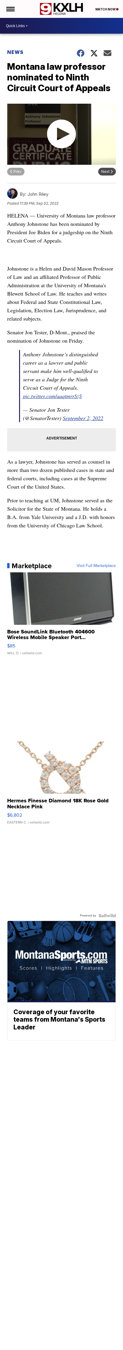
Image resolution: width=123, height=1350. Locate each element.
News (15, 52)
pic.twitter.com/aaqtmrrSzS (52, 396)
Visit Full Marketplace (96, 566)
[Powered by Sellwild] (107, 916)
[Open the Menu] (10, 8)
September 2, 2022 (83, 418)
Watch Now (105, 9)
